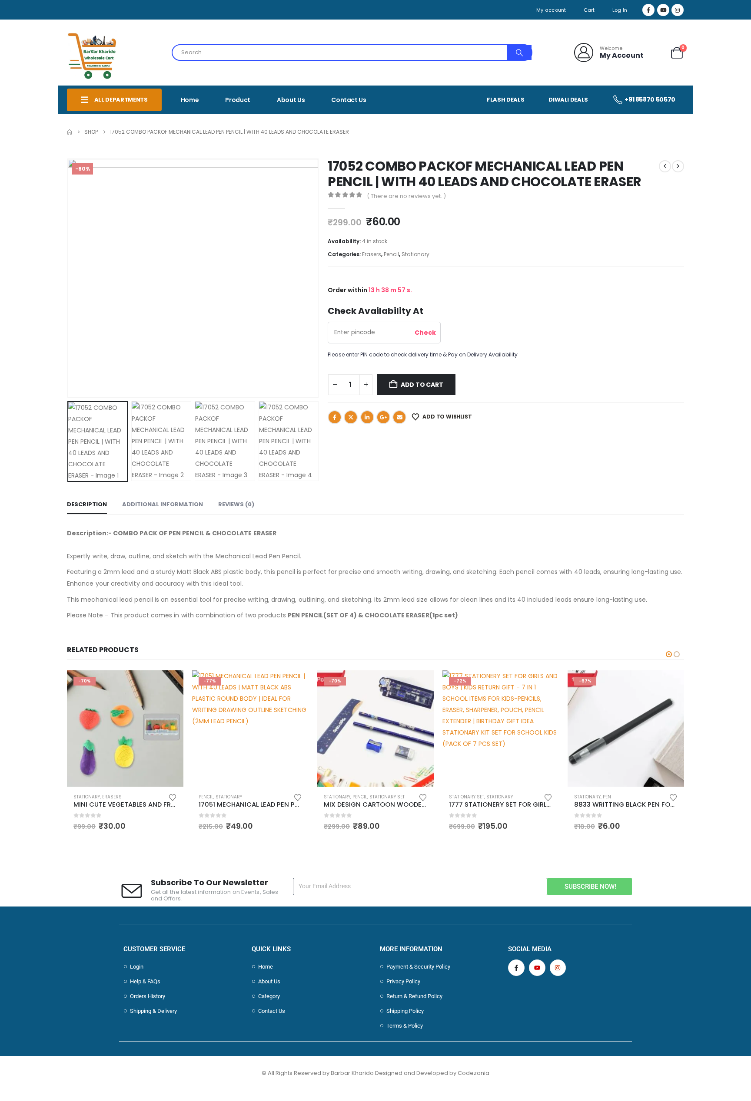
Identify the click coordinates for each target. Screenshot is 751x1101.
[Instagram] (677, 10)
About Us (291, 100)
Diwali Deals (568, 100)
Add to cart (422, 384)
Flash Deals (505, 100)
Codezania (473, 1073)
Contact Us (348, 100)
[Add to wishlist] (172, 797)
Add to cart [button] (169, 684)
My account (551, 10)
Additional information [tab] (162, 504)
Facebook (335, 417)
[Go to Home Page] (69, 132)
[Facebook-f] (516, 967)
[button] (69, 277)
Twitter (351, 417)
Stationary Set (387, 797)
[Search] (519, 52)
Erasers (371, 254)
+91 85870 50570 (650, 99)
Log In (620, 10)
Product (237, 100)
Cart (589, 10)
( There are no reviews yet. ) (406, 196)
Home (190, 100)
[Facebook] (648, 10)
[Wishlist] (657, 53)
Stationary (415, 254)
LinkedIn (367, 417)
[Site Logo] (95, 52)
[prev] (665, 166)
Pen (607, 797)
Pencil (391, 254)
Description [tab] (87, 504)
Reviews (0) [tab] (236, 504)
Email (399, 417)
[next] (678, 166)
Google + (383, 417)
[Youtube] (663, 10)
